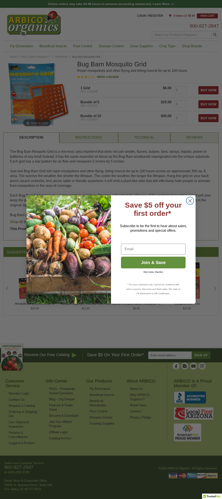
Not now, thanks (153, 272)
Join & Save (153, 262)
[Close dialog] (190, 201)
